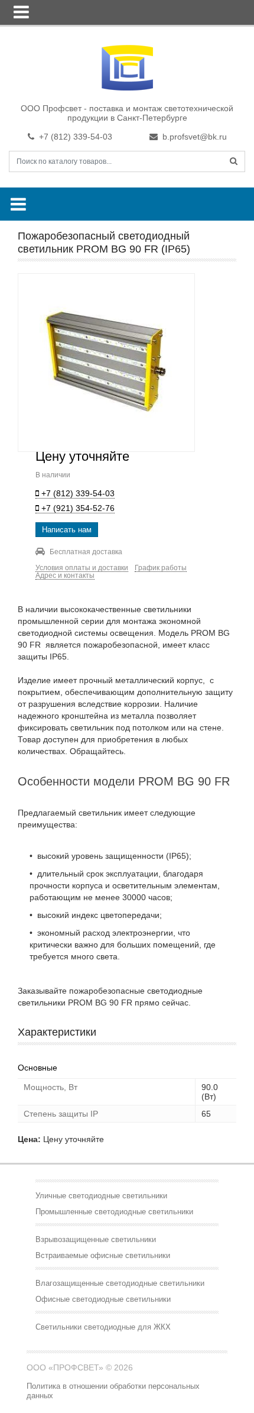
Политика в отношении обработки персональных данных (113, 1391)
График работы (161, 568)
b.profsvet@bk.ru (194, 136)
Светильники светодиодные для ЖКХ (103, 1327)
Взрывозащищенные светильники (95, 1239)
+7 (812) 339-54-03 (75, 136)
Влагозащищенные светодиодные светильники (119, 1283)
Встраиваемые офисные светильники (102, 1255)
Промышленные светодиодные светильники (114, 1211)
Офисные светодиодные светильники (103, 1299)
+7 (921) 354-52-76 (77, 508)
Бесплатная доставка (86, 552)
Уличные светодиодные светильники (101, 1195)
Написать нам (67, 529)
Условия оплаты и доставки (81, 568)
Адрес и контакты (65, 576)
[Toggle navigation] (21, 12)
